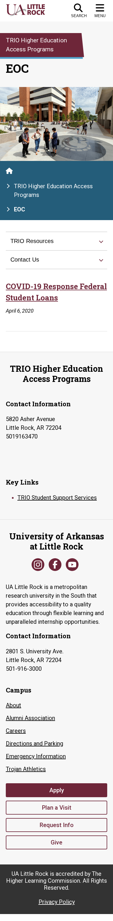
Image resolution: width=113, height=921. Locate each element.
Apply (56, 790)
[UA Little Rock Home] (9, 170)
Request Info (57, 825)
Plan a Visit (56, 807)
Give (56, 842)
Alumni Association (30, 718)
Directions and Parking (34, 743)
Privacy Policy (57, 901)
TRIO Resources (32, 241)
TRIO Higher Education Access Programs (53, 190)
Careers (16, 730)
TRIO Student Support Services (57, 497)
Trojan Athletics (26, 769)
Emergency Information (36, 756)
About (13, 705)
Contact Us (24, 259)
